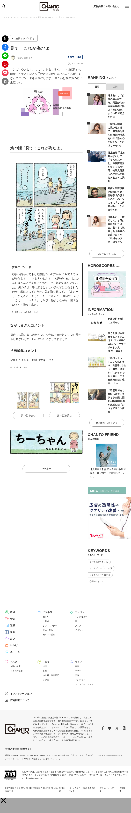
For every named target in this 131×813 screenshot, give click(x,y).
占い (12, 638)
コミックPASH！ (23, 759)
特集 (12, 618)
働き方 (46, 617)
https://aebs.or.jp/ (34, 778)
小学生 (46, 680)
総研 (12, 612)
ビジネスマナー (50, 626)
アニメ (78, 626)
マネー (78, 671)
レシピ (13, 645)
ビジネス (47, 612)
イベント (79, 630)
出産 (45, 671)
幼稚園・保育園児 (51, 675)
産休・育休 (48, 630)
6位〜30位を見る (107, 253)
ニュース (15, 652)
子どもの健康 (16, 671)
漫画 (12, 632)
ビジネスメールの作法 (100, 575)
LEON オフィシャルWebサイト (109, 755)
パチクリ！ (9, 759)
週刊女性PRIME (11, 755)
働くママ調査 (49, 634)
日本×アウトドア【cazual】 (82, 755)
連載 (12, 625)
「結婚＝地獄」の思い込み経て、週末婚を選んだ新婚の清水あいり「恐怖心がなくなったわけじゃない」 (116, 135)
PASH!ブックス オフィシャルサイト (47, 759)
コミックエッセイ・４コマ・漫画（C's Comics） (34, 17)
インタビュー (96, 568)
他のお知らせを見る (107, 422)
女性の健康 (15, 666)
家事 (77, 666)
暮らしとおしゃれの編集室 (58, 755)
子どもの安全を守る (99, 562)
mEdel (30, 755)
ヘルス (13, 661)
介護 (110, 568)
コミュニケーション (84, 684)
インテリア (80, 680)
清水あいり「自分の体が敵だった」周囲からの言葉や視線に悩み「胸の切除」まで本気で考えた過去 (116, 106)
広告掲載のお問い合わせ (106, 6)
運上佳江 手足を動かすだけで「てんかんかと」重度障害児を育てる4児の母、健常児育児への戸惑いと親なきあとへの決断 (116, 166)
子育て (46, 661)
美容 (77, 675)
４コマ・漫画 (74, 57)
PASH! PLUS (39, 755)
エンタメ (80, 612)
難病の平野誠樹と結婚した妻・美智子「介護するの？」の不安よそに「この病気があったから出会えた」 (116, 199)
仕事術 (46, 621)
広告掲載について (19, 700)
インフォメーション (21, 693)
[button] (3, 800)
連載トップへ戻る (25, 38)
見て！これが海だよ (67, 17)
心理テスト (95, 581)
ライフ (78, 661)
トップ (6, 17)
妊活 (45, 666)
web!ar (23, 755)
